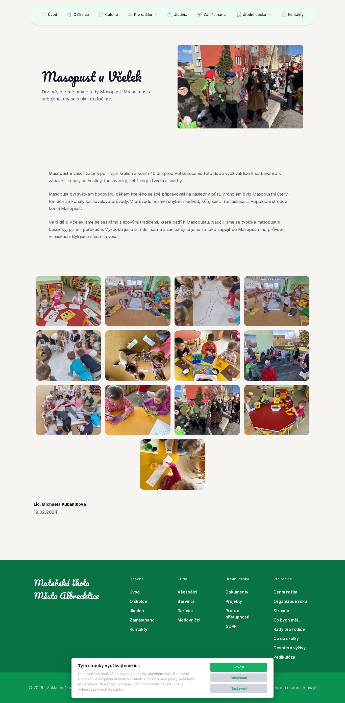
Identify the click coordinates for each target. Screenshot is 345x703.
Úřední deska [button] (254, 14)
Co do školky (286, 638)
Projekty (234, 601)
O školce (81, 14)
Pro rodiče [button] (143, 14)
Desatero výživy (290, 647)
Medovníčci (189, 620)
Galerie (111, 14)
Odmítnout (238, 678)
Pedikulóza (284, 657)
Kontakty (296, 14)
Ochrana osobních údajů (292, 687)
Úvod (52, 14)
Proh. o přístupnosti (237, 613)
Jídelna (180, 14)
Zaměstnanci (215, 14)
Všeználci (187, 591)
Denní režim (285, 591)
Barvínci (186, 601)
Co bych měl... (287, 620)
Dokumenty (237, 591)
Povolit (238, 667)
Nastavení (239, 688)
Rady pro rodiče (289, 629)
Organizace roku (290, 601)
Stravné (281, 610)
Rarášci (185, 610)
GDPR (231, 626)
